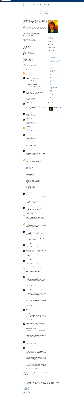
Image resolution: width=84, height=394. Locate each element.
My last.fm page (43, 14)
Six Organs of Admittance (54, 73)
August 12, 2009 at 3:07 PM (31, 337)
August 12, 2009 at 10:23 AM (32, 246)
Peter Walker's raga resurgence (54, 53)
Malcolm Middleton (53, 76)
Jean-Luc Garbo (28, 340)
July (51, 90)
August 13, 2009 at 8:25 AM (31, 343)
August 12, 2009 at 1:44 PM (31, 272)
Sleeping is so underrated (54, 54)
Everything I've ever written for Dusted (43, 12)
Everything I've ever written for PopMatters (43, 13)
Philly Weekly (43, 10)
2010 (50, 43)
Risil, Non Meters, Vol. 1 (54, 61)
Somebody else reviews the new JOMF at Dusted (55, 57)
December (52, 45)
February (51, 97)
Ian (26, 248)
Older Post (45, 372)
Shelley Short (52, 58)
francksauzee (28, 71)
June (51, 91)
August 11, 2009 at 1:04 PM (31, 74)
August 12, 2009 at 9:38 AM (31, 228)
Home (35, 372)
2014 (50, 37)
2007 (50, 102)
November (52, 47)
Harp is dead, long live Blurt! (43, 11)
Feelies (51, 63)
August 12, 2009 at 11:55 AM (32, 256)
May (51, 93)
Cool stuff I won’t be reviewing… (55, 60)
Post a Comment (25, 370)
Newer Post (25, 372)
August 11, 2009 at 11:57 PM (32, 146)
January (51, 99)
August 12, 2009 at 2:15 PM (31, 285)
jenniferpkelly (28, 90)
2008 (50, 100)
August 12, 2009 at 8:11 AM (31, 190)
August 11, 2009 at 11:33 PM (32, 130)
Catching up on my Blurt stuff (54, 64)
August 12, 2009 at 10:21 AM (32, 240)
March (51, 96)
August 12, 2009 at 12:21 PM (32, 263)
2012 (50, 40)
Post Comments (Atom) (31, 374)
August (51, 51)
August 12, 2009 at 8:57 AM (31, 220)
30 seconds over (42, 5)
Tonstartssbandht (52, 70)
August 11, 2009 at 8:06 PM (31, 123)
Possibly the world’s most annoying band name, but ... (54, 85)
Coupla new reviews (53, 81)
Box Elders (52, 77)
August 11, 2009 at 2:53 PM (31, 110)
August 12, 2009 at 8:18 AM (31, 204)
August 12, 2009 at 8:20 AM (31, 210)
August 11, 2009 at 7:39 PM (31, 115)
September (52, 50)
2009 (50, 44)
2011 (50, 41)
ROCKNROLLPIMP (29, 213)
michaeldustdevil (28, 76)
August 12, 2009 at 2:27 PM (31, 319)
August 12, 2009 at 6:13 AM (31, 156)
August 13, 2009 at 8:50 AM (31, 368)
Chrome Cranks (52, 68)
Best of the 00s (52, 74)
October (51, 48)
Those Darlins (52, 71)
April (51, 94)
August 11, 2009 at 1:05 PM (31, 88)
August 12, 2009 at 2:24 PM (31, 305)
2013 (50, 38)
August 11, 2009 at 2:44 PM (31, 99)
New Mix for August (53, 83)
